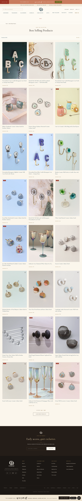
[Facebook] (10, 473)
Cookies (16, 487)
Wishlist (72, 9)
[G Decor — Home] (41, 9)
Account (67, 9)
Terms (10, 487)
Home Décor (40, 12)
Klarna (38, 477)
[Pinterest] (13, 473)
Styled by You (54, 469)
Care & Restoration (69, 469)
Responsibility (54, 472)
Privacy (5, 487)
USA (48, 487)
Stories (71, 12)
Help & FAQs (39, 472)
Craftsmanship (54, 466)
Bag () (78, 9)
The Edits (64, 12)
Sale (40, 18)
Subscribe (50, 448)
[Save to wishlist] (25, 44)
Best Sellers (56, 12)
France (64, 487)
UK (44, 487)
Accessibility (23, 487)
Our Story (53, 463)
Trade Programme (69, 466)
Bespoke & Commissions (71, 463)
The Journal (54, 475)
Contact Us (39, 463)
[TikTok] (16, 473)
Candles (31, 12)
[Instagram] (7, 473)
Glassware (23, 12)
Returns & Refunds (40, 469)
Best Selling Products (12, 23)
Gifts (48, 12)
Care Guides (39, 475)
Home (7, 23)
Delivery (38, 466)
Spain (73, 487)
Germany (59, 487)
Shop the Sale (64, 497)
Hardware (5, 12)
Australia (53, 487)
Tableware (14, 12)
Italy (69, 487)
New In (77, 12)
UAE (77, 487)
